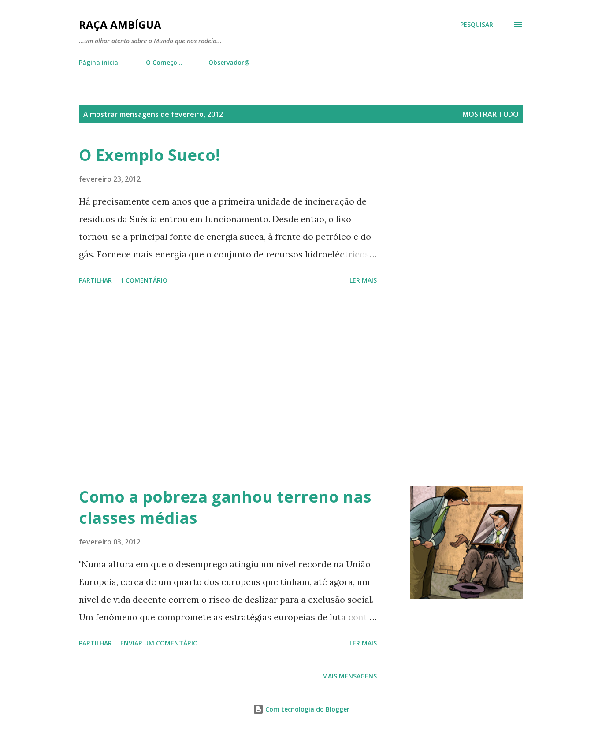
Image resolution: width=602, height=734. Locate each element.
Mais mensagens (349, 676)
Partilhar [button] (95, 280)
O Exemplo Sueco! (149, 155)
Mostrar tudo (490, 114)
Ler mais (363, 280)
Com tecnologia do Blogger (306, 709)
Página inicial (99, 62)
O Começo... (164, 62)
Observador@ (229, 62)
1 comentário (143, 280)
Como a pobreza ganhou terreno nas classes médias (225, 507)
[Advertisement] (228, 387)
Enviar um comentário (159, 643)
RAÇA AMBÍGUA (120, 24)
